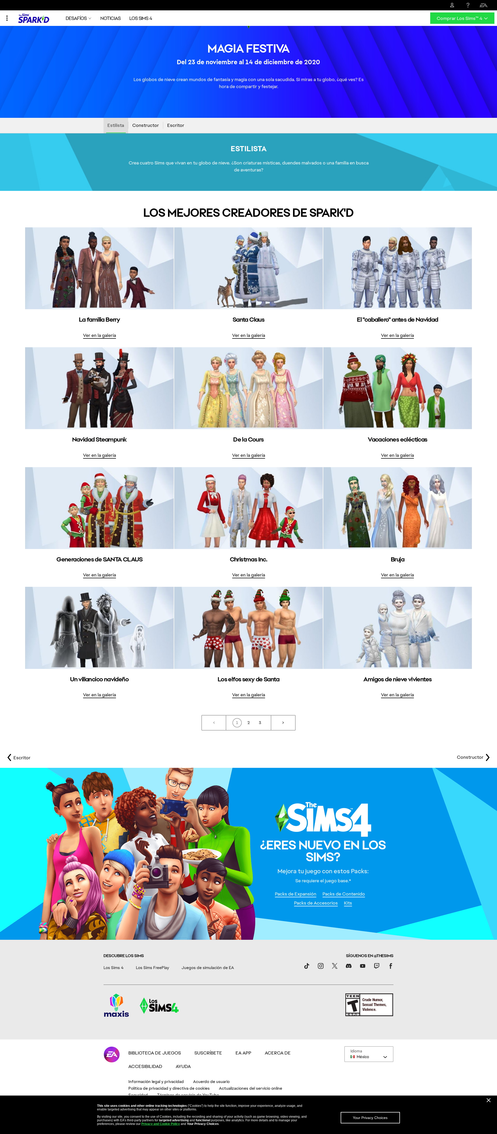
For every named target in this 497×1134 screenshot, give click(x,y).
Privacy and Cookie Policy (160, 1124)
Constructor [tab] (145, 125)
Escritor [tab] (175, 125)
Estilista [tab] (115, 125)
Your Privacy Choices (370, 1118)
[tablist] (248, 125)
